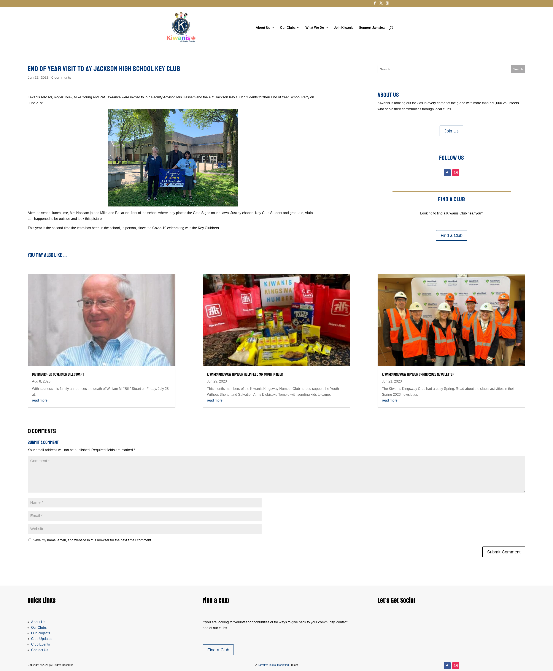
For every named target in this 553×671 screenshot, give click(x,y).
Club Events (40, 644)
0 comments (61, 78)
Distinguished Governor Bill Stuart (58, 374)
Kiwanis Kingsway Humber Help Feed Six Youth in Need (245, 374)
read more (40, 400)
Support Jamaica (372, 27)
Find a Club (451, 235)
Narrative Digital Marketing (273, 664)
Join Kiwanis (343, 27)
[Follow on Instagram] (455, 172)
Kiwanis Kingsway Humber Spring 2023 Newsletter (418, 374)
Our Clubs (288, 27)
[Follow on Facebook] (447, 172)
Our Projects (40, 633)
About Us (263, 27)
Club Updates (41, 639)
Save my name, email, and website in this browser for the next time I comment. (92, 540)
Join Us (451, 131)
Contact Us (39, 650)
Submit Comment (504, 552)
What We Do (314, 27)
